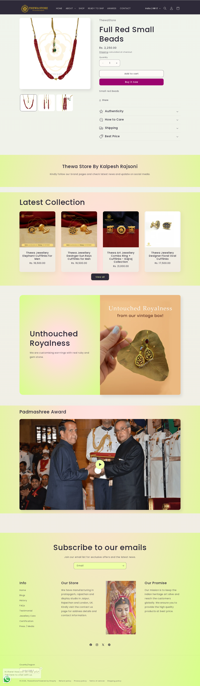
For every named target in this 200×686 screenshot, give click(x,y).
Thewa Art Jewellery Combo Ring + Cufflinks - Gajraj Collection (121, 257)
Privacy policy (80, 681)
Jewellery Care (27, 616)
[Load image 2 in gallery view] (46, 103)
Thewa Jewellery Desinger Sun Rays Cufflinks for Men (79, 255)
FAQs (22, 605)
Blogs (22, 595)
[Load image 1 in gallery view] (28, 103)
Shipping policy (114, 681)
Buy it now (131, 82)
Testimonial (26, 610)
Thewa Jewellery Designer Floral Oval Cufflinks (162, 255)
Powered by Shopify (47, 681)
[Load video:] (100, 464)
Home (22, 590)
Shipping (103, 52)
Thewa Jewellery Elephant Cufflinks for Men (37, 255)
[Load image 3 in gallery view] (64, 103)
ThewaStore (32, 681)
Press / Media (26, 626)
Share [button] (105, 100)
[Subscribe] (123, 565)
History (23, 600)
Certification (26, 621)
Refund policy (65, 681)
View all (100, 276)
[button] (70, 8)
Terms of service (97, 681)
